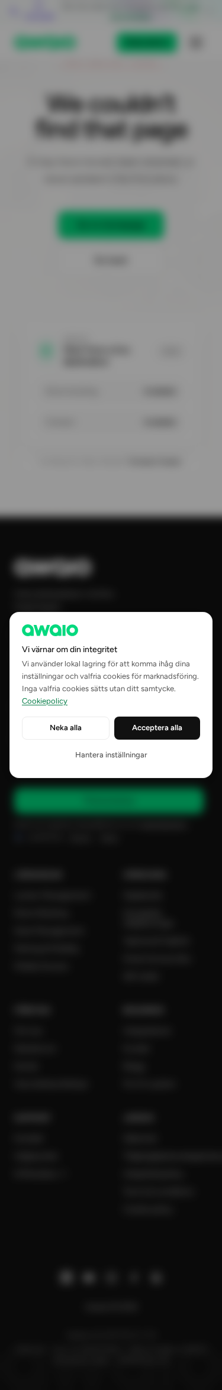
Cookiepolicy (44, 700)
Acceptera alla (157, 727)
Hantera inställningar (111, 754)
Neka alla (66, 727)
